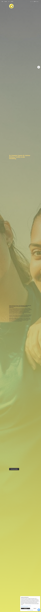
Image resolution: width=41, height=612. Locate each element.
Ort (8, 1)
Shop (2, 1)
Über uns (5, 1)
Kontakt (12, 1)
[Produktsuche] (38, 67)
